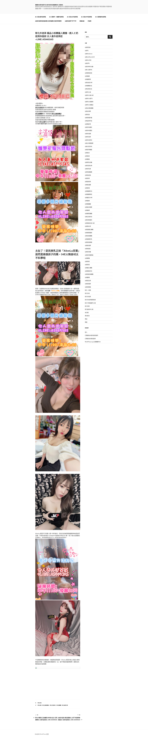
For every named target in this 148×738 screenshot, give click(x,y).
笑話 (86, 319)
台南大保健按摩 (89, 143)
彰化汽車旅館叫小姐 (90, 303)
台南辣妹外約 (88, 271)
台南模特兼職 (88, 213)
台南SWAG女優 (89, 66)
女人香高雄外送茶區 (100, 17)
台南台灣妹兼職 (89, 108)
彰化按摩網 (59, 705)
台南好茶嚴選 (88, 149)
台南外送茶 (88, 137)
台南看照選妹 (88, 232)
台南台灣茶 (88, 111)
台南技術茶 (88, 181)
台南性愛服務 (88, 172)
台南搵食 (87, 200)
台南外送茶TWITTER (70, 21)
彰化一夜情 (88, 290)
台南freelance (88, 54)
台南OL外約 (88, 60)
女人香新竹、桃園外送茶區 (56, 17)
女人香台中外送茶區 (86, 17)
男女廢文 (87, 315)
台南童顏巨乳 (88, 239)
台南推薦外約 (88, 191)
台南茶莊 (87, 261)
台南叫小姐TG (88, 98)
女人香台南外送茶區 (40, 17)
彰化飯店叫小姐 (89, 309)
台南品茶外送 (88, 121)
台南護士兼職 (88, 268)
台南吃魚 (87, 114)
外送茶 (89, 21)
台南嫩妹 (87, 159)
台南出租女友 (88, 89)
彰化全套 (39, 705)
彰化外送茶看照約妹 (90, 300)
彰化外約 (39, 702)
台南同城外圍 (88, 117)
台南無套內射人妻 (89, 223)
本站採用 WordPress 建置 (42, 734)
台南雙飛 (87, 277)
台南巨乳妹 (88, 169)
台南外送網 (88, 133)
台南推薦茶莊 (88, 194)
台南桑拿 (87, 210)
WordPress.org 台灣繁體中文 (93, 342)
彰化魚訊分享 (65, 705)
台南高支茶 (88, 280)
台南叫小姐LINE (89, 95)
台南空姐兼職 (88, 236)
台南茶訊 (87, 264)
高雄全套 (82, 21)
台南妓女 (87, 153)
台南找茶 (87, 178)
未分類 (86, 312)
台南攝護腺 (88, 204)
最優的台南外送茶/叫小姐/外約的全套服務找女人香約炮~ (49, 5)
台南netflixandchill (90, 57)
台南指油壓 (88, 185)
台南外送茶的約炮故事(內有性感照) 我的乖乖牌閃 (48, 21)
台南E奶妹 (87, 47)
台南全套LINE (88, 82)
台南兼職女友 (88, 85)
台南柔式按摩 (88, 207)
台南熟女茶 (88, 226)
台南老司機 (88, 252)
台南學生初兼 (88, 162)
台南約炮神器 (88, 242)
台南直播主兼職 (89, 229)
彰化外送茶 (88, 296)
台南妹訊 (87, 156)
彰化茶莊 (87, 306)
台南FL (87, 50)
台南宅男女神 (88, 165)
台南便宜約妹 (88, 73)
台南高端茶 (88, 284)
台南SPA (87, 63)
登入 (86, 332)
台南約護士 (88, 248)
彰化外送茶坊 (53, 705)
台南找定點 (88, 175)
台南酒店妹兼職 (89, 274)
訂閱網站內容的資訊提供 (91, 335)
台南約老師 (88, 245)
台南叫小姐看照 (89, 101)
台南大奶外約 (88, 146)
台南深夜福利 (88, 220)
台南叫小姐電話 (89, 105)
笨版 (86, 322)
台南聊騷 (87, 258)
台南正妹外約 (88, 216)
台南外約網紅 (88, 127)
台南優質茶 (88, 79)
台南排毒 (87, 188)
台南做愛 (87, 76)
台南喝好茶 (88, 124)
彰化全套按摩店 (45, 705)
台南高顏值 (88, 287)
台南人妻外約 (88, 69)
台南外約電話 (88, 130)
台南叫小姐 (88, 92)
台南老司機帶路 (89, 255)
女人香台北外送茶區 (72, 17)
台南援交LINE (88, 197)
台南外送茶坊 (88, 140)
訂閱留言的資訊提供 (90, 338)
